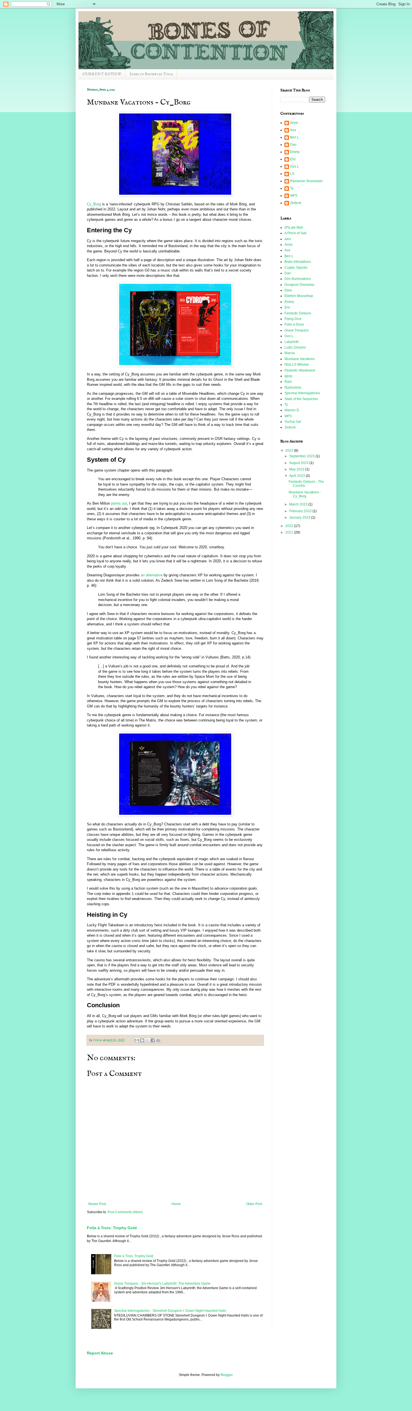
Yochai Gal (292, 422)
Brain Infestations (297, 262)
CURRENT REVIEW (101, 73)
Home (176, 1204)
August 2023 (299, 463)
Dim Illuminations (297, 279)
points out (119, 503)
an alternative (152, 575)
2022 (289, 526)
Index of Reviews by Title (151, 73)
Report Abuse (100, 1353)
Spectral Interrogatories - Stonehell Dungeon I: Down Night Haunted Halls (170, 1311)
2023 (289, 450)
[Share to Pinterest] (158, 1040)
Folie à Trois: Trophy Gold (112, 1228)
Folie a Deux (294, 324)
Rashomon (292, 387)
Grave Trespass (296, 330)
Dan (293, 145)
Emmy (295, 152)
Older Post (254, 1204)
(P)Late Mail (293, 227)
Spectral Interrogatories (302, 393)
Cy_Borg (94, 204)
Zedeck (295, 203)
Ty (291, 188)
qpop (288, 376)
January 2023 (300, 517)
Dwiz (288, 290)
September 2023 (302, 456)
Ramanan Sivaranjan (306, 181)
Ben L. (295, 137)
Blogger (226, 1375)
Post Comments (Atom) (125, 1212)
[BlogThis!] (142, 1040)
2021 (289, 532)
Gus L (294, 166)
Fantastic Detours (297, 313)
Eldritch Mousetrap (298, 296)
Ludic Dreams (295, 347)
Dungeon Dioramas (299, 285)
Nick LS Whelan (296, 364)
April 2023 (297, 476)
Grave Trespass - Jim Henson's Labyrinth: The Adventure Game (162, 1283)
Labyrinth (291, 342)
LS (292, 174)
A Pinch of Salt (295, 233)
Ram (288, 382)
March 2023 (298, 504)
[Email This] (137, 1040)
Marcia (289, 353)
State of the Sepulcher (301, 399)
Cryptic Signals (295, 268)
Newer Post (97, 1204)
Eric (293, 159)
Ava (293, 130)
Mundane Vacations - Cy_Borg (305, 494)
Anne (294, 123)
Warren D (291, 410)
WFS (293, 196)
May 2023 (297, 469)
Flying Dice (293, 319)
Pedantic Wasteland (299, 370)
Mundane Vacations (299, 359)
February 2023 (301, 511)
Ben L (288, 256)
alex (287, 239)
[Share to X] (147, 1040)
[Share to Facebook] (153, 1040)
